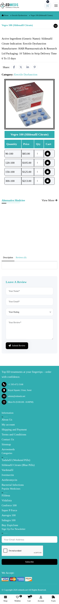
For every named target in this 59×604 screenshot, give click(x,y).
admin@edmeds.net (16, 396)
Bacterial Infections (13, 484)
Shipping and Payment (14, 429)
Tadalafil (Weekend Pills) (16, 460)
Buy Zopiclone (10, 525)
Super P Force (9, 510)
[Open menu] (56, 5)
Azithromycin (9, 479)
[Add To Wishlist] (56, 26)
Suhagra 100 (9, 520)
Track (53, 601)
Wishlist (17, 599)
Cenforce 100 (9, 505)
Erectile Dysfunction (19, 15)
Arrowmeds (8, 449)
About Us (7, 419)
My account (8, 424)
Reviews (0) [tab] (21, 257)
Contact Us (8, 439)
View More (48, 200)
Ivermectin (8, 474)
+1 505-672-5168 (15, 384)
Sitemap (6, 444)
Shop (5, 601)
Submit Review (18, 345)
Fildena (6, 495)
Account (41, 601)
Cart (29, 599)
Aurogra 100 (9, 515)
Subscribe (29, 562)
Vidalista (7, 500)
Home (6, 15)
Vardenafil (7, 469)
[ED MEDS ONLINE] (9, 5)
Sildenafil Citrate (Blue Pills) (18, 464)
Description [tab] (8, 257)
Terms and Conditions (14, 434)
